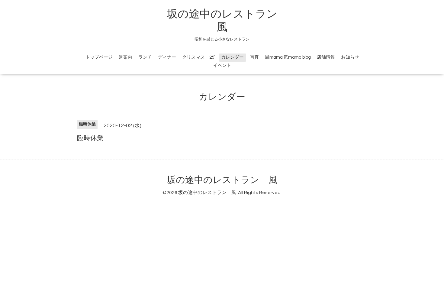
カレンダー (232, 57)
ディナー (167, 57)
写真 (254, 57)
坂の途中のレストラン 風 (222, 180)
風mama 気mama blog (288, 57)
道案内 (125, 57)
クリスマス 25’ (198, 57)
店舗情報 (326, 57)
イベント (222, 65)
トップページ (99, 57)
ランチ (145, 57)
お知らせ (350, 57)
